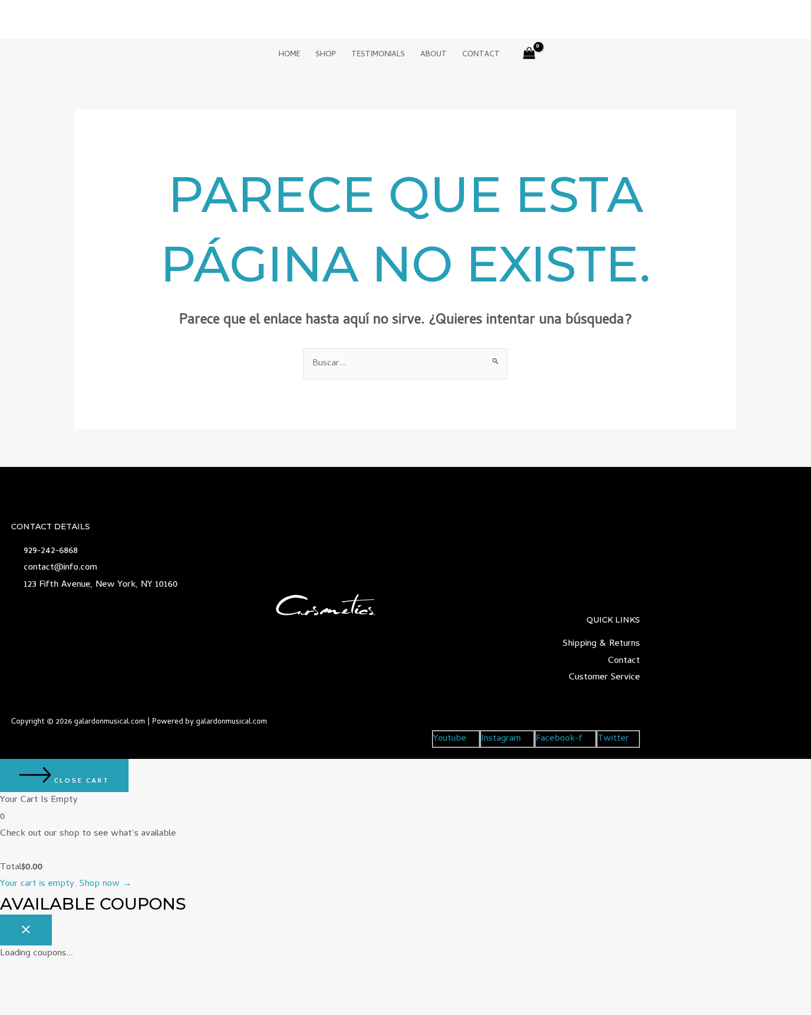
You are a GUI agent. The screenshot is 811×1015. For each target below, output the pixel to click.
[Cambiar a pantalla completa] (60, 988)
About (433, 55)
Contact (481, 55)
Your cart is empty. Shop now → (66, 884)
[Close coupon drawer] (26, 930)
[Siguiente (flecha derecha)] (60, 1006)
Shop (326, 55)
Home (289, 55)
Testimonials (378, 55)
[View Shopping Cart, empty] (530, 55)
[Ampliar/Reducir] (19, 988)
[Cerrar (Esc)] (143, 988)
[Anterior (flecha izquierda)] (19, 1006)
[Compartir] (102, 988)
